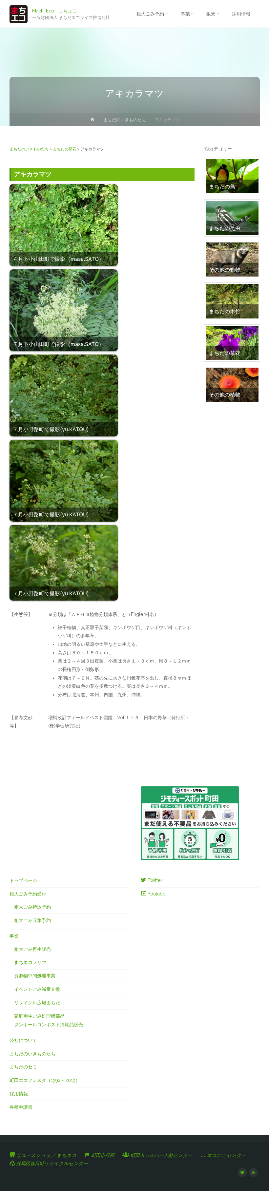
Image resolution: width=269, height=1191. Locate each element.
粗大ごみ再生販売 (32, 949)
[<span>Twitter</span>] (242, 1172)
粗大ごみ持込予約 (32, 907)
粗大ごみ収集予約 (32, 920)
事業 (14, 936)
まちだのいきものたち (124, 119)
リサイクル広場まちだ (37, 1002)
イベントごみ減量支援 (37, 989)
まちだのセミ (23, 1066)
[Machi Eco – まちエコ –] (19, 13)
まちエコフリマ (30, 962)
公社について (23, 1040)
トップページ (23, 880)
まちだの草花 (64, 149)
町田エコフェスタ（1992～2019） (45, 1080)
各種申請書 (21, 1107)
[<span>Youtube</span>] (253, 1172)
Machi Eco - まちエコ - (56, 10)
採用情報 (19, 1093)
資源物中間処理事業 (34, 975)
